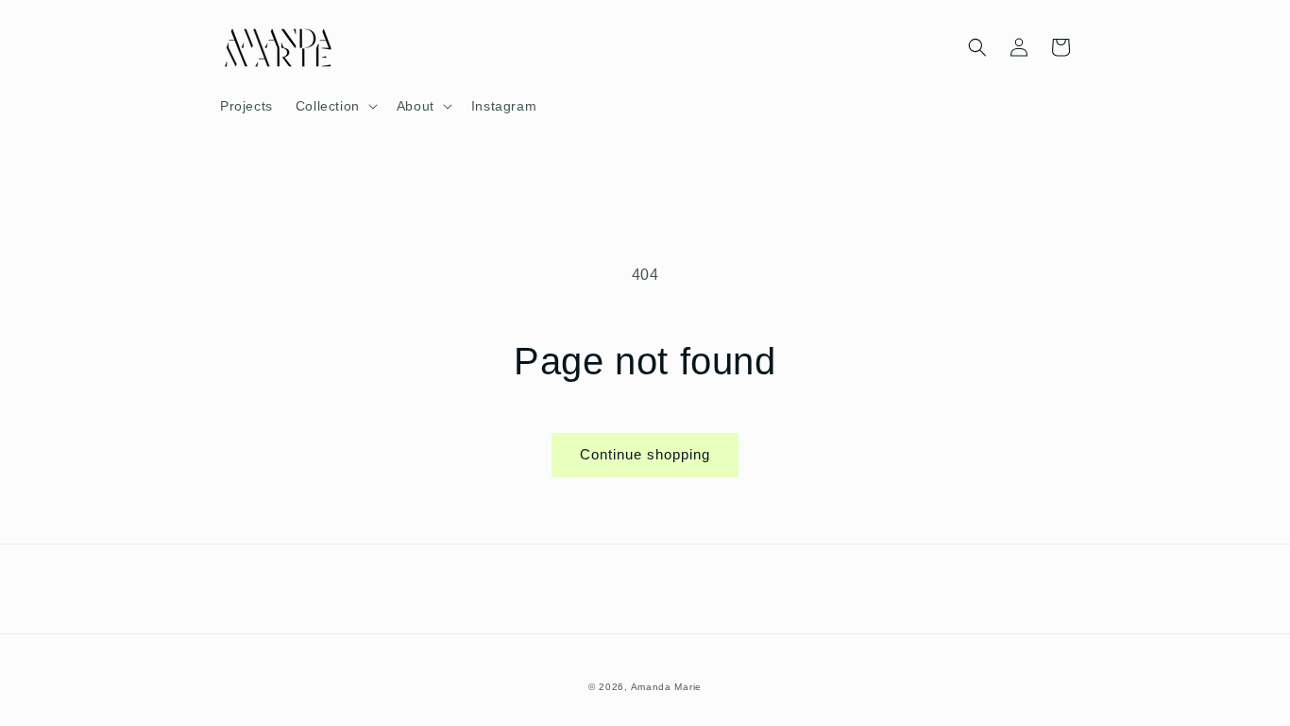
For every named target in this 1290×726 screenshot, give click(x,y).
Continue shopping (645, 454)
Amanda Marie (666, 687)
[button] (334, 106)
